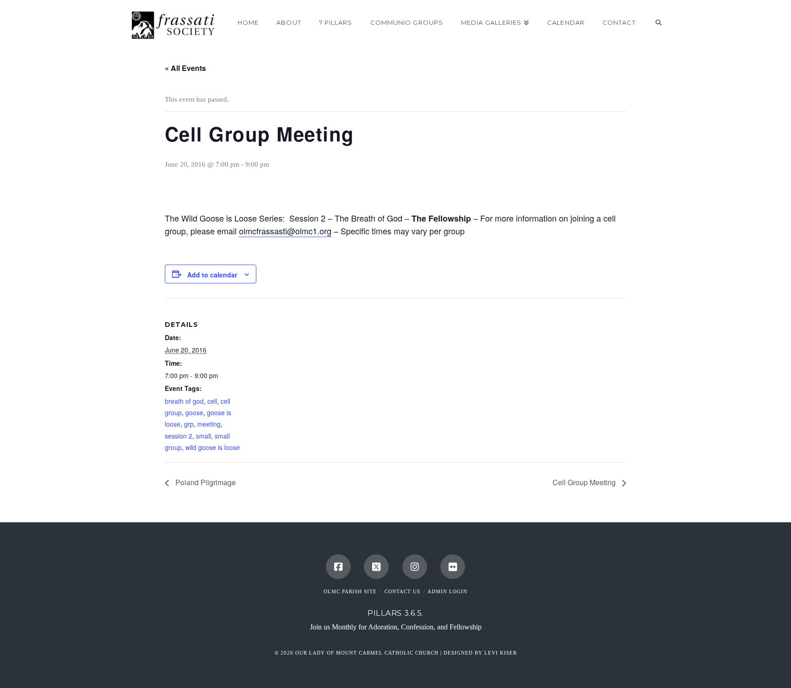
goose (194, 412)
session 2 (178, 435)
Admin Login (447, 591)
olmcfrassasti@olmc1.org (285, 231)
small (203, 435)
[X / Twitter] (376, 566)
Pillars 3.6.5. (395, 613)
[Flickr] (452, 566)
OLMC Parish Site (350, 591)
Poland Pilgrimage (204, 482)
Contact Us (402, 591)
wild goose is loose (212, 447)
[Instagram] (414, 566)
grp (189, 423)
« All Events (185, 68)
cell (212, 401)
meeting (209, 423)
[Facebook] (338, 566)
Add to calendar (212, 274)
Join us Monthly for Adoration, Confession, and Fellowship (396, 627)
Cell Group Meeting (585, 482)
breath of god (184, 401)
